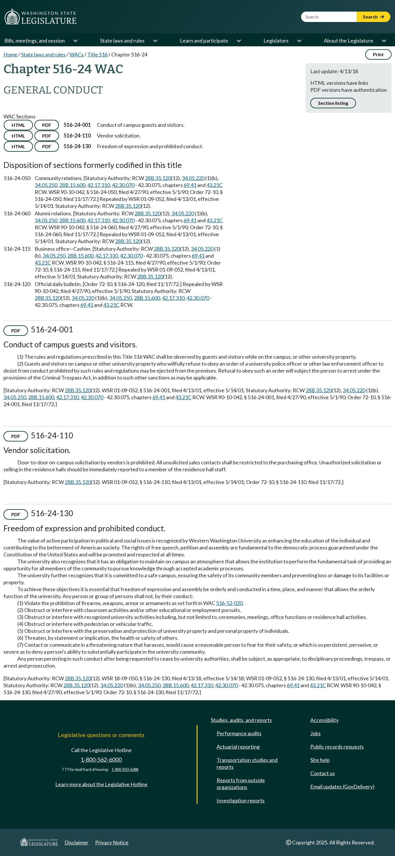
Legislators (276, 40)
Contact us (322, 773)
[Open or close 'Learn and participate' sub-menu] (238, 40)
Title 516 (97, 54)
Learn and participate (204, 40)
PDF (46, 125)
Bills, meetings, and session (34, 40)
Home (10, 54)
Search (371, 16)
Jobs (315, 733)
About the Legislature (348, 40)
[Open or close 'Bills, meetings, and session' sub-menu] (75, 40)
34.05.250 (46, 185)
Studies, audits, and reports (241, 720)
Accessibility (324, 720)
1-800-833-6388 (125, 769)
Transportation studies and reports (247, 763)
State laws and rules (122, 40)
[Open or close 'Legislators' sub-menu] (299, 40)
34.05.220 (193, 178)
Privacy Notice (111, 842)
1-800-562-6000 (101, 759)
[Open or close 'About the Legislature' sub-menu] (383, 40)
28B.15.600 (72, 185)
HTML (18, 125)
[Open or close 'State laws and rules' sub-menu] (154, 40)
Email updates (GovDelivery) (342, 786)
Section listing (333, 103)
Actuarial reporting (238, 746)
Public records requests (337, 746)
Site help (320, 760)
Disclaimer (76, 842)
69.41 (190, 185)
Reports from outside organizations (241, 783)
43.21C (214, 185)
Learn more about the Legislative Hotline (101, 784)
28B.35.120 (158, 178)
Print (378, 54)
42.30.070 (123, 185)
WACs (76, 54)
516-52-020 (229, 603)
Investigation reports (241, 800)
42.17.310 (98, 185)
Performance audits (239, 733)
